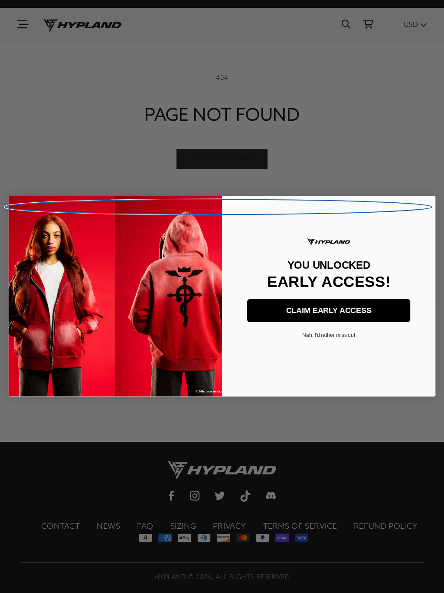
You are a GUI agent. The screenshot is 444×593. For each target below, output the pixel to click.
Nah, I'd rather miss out (328, 335)
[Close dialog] (218, 207)
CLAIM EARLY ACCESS (329, 310)
